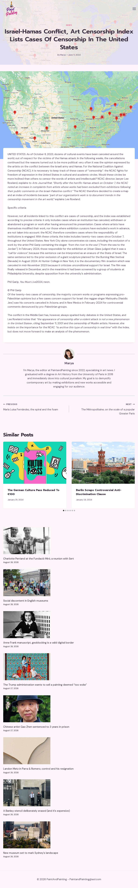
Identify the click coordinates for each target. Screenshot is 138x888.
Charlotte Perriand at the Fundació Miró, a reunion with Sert (38, 558)
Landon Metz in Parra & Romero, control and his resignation (38, 768)
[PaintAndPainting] (11, 9)
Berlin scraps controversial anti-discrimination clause (98, 492)
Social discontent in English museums (25, 600)
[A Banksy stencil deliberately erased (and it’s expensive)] (69, 792)
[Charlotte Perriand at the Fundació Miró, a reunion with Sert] (69, 540)
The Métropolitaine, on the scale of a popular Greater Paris (108, 409)
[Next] (129, 475)
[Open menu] (134, 9)
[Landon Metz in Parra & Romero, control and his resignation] (69, 750)
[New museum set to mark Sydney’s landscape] (69, 834)
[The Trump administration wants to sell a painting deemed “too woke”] (69, 666)
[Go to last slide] (8, 475)
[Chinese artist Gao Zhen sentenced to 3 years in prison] (69, 708)
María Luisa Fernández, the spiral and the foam (30, 407)
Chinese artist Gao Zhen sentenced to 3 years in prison (36, 726)
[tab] (63, 510)
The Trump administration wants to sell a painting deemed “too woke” (45, 684)
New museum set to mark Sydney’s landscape (30, 853)
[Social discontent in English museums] (69, 582)
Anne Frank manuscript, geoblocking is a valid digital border (38, 642)
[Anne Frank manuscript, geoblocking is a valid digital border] (69, 624)
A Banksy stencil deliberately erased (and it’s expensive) (36, 810)
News (69, 25)
